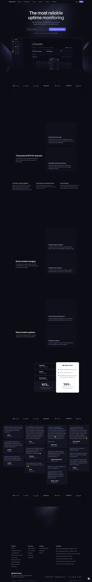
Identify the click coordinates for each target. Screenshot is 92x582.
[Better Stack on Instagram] (69, 577)
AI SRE (12, 548)
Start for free (57, 536)
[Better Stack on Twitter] (75, 577)
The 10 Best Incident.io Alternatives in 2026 (65, 561)
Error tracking (14, 557)
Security (41, 552)
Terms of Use (13, 580)
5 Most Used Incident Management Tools (65, 563)
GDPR (26, 580)
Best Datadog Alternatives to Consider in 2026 (66, 551)
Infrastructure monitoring (16, 555)
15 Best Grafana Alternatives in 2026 (64, 558)
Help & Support (31, 548)
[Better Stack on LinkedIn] (73, 577)
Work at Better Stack (44, 548)
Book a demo (55, 33)
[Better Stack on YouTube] (80, 577)
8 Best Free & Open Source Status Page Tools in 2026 (68, 553)
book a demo (53, 540)
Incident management (16, 562)
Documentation (31, 550)
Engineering (41, 550)
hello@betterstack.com (60, 576)
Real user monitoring (15, 559)
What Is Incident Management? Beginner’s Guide (66, 548)
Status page (14, 566)
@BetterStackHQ (8, 427)
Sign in (76, 1)
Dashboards (30, 557)
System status (33, 580)
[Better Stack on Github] (77, 577)
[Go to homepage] (12, 1)
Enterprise (30, 552)
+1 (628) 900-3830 (49, 576)
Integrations (30, 555)
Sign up (81, 1)
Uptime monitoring (15, 564)
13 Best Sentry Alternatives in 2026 (64, 556)
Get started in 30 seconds (57, 29)
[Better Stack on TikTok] (71, 577)
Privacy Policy (20, 580)
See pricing (16, 394)
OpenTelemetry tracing (16, 550)
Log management (15, 552)
